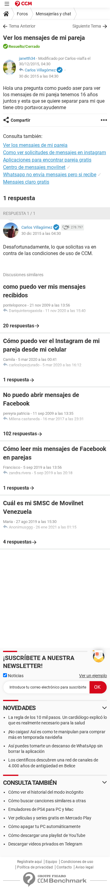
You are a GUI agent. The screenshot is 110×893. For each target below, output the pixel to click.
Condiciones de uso (77, 862)
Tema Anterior (22, 26)
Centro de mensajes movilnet (34, 167)
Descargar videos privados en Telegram (45, 843)
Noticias (15, 675)
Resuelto (16, 46)
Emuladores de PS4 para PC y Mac (40, 809)
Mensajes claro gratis (26, 182)
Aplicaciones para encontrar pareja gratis (47, 160)
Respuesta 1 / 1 (19, 213)
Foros (22, 13)
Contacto (64, 867)
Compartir (20, 120)
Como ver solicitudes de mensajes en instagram (54, 152)
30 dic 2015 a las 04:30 (38, 76)
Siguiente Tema (86, 26)
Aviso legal (84, 867)
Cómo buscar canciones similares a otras (47, 800)
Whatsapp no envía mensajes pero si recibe (49, 174)
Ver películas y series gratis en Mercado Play (49, 817)
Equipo (51, 862)
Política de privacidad (35, 867)
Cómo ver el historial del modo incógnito (45, 792)
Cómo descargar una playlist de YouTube (46, 835)
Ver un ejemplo (93, 675)
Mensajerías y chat (53, 13)
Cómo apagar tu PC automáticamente (44, 826)
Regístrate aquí (29, 862)
